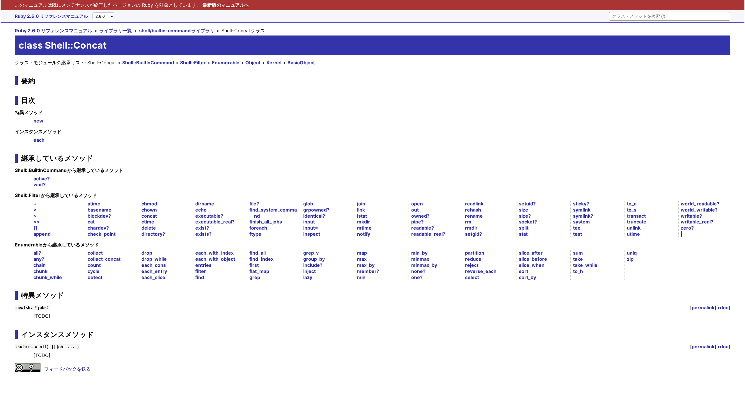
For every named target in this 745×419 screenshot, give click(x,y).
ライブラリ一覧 (115, 30)
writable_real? (697, 222)
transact (636, 216)
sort (523, 271)
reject (471, 265)
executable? (209, 216)
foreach (258, 228)
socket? (528, 222)
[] (35, 228)
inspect (311, 234)
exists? (203, 234)
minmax (420, 259)
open (417, 204)
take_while (585, 265)
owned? (420, 216)
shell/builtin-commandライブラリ (176, 30)
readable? (422, 228)
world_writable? (699, 210)
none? (418, 271)
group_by (314, 259)
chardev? (98, 228)
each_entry (154, 271)
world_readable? (700, 204)
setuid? (527, 204)
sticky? (581, 204)
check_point (102, 234)
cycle (94, 271)
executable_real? (215, 222)
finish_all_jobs (265, 222)
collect (95, 253)
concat (149, 216)
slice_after (531, 253)
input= (310, 228)
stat (523, 234)
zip (630, 259)
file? (254, 204)
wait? (39, 184)
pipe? (417, 222)
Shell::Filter (193, 62)
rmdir (471, 228)
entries (203, 265)
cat (91, 222)
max (362, 259)
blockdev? (99, 216)
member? (368, 271)
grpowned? (316, 210)
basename (99, 210)
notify (363, 234)
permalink (703, 307)
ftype (255, 234)
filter (200, 271)
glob (308, 204)
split (523, 228)
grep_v (311, 253)
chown (149, 210)
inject (309, 271)
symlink (581, 210)
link (361, 210)
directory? (153, 234)
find (199, 277)
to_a (631, 204)
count (94, 265)
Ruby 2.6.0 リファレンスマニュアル (51, 16)
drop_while (154, 259)
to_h (578, 271)
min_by (419, 253)
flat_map (259, 271)
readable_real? (428, 234)
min (361, 277)
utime (633, 234)
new (38, 121)
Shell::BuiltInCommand (148, 62)
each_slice (153, 277)
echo (201, 210)
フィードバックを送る (67, 369)
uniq (632, 253)
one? (417, 277)
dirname (204, 204)
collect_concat (104, 259)
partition (474, 253)
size (523, 210)
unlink (634, 228)
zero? (687, 228)
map (362, 253)
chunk (40, 271)
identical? (314, 216)
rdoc (723, 307)
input (309, 222)
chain (39, 265)
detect (95, 277)
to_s (631, 210)
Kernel (274, 62)
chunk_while (47, 277)
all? (37, 253)
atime (94, 204)
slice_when (531, 265)
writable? (691, 216)
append (42, 234)
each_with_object (215, 259)
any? (38, 259)
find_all (257, 253)
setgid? (473, 234)
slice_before (533, 259)
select (472, 277)
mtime (364, 228)
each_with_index (214, 253)
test (577, 234)
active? (41, 179)
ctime (147, 222)
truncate (636, 222)
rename (474, 216)
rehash (473, 210)
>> (36, 222)
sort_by (527, 277)
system (581, 222)
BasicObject (301, 62)
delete (148, 228)
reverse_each (480, 271)
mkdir (363, 222)
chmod (149, 204)
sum (578, 253)
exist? (202, 228)
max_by (366, 265)
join (361, 204)
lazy (307, 277)
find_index (261, 259)
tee (577, 228)
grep (254, 277)
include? (312, 265)
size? (525, 216)
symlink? (583, 216)
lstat (362, 216)
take (578, 259)
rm (468, 222)
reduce (473, 259)
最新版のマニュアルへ (226, 5)
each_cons (153, 265)
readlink (474, 204)
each (39, 140)
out (415, 210)
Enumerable (226, 62)
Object (252, 62)
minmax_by (424, 265)
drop (146, 253)
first (254, 265)
